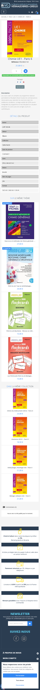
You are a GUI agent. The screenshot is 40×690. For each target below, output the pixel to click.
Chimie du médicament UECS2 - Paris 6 (20, 411)
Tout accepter (20, 675)
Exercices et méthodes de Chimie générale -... (20, 241)
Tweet (20, 82)
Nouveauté (7, 203)
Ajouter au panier (26, 71)
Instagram (24, 638)
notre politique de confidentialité (21, 617)
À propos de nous (12, 653)
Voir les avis (20, 87)
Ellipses (4, 136)
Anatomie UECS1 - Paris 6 (20, 439)
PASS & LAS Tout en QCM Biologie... (20, 286)
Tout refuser (20, 680)
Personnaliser (20, 685)
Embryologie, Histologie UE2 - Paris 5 (20, 467)
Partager (17, 82)
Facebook (16, 638)
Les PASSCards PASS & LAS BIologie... (20, 376)
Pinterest (23, 82)
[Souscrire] (29, 623)
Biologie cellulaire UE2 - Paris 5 (20, 496)
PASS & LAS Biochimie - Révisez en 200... (20, 331)
